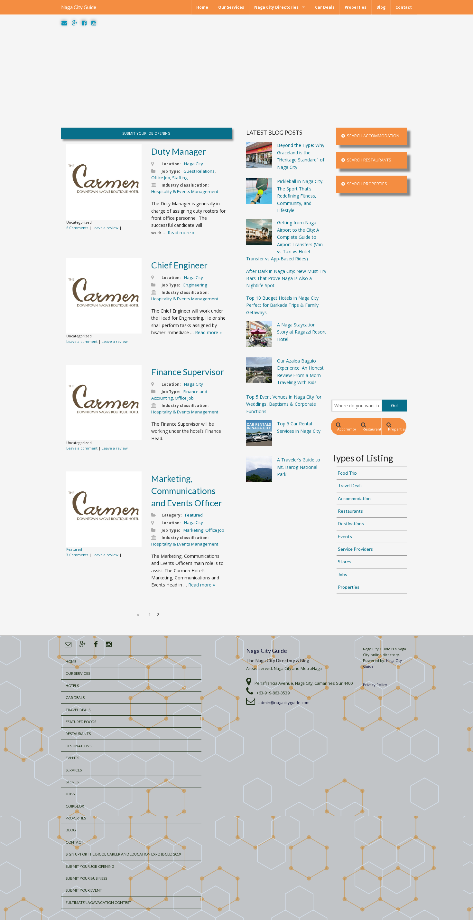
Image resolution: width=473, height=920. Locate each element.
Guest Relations (199, 171)
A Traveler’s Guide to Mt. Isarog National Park (298, 467)
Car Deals (325, 7)
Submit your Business (86, 878)
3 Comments (77, 554)
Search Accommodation (372, 136)
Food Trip (347, 473)
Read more (181, 232)
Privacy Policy (375, 684)
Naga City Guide (78, 7)
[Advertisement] (236, 77)
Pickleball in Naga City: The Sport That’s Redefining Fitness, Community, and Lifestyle (300, 195)
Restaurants (372, 429)
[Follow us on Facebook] (84, 23)
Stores (344, 561)
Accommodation (346, 429)
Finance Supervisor (187, 371)
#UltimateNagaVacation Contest (98, 902)
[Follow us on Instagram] (93, 23)
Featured (74, 549)
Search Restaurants (368, 160)
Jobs (342, 574)
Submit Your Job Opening (90, 866)
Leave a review (105, 227)
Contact (403, 7)
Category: (172, 515)
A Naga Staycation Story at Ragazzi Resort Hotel (301, 332)
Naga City (193, 164)
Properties (355, 7)
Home (202, 7)
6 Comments (77, 227)
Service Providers (355, 549)
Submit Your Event (84, 890)
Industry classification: (185, 185)
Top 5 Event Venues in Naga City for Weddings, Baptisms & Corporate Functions (283, 404)
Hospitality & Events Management (184, 191)
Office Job (160, 177)
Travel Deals (350, 485)
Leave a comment (81, 341)
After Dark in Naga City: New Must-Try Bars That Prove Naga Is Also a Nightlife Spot (286, 278)
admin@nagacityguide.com (284, 702)
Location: (171, 164)
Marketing (193, 530)
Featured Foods (81, 722)
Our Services (231, 7)
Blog (380, 7)
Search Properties (366, 184)
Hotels (72, 685)
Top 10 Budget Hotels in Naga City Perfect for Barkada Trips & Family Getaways (282, 305)
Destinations (351, 523)
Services (74, 770)
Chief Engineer (179, 265)
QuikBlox (75, 806)
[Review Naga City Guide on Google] (74, 23)
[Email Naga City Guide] (64, 23)
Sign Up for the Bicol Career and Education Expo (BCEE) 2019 (123, 854)
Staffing (180, 177)
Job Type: (171, 171)
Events (345, 536)
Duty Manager (178, 151)
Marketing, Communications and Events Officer (186, 490)
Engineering (195, 285)
